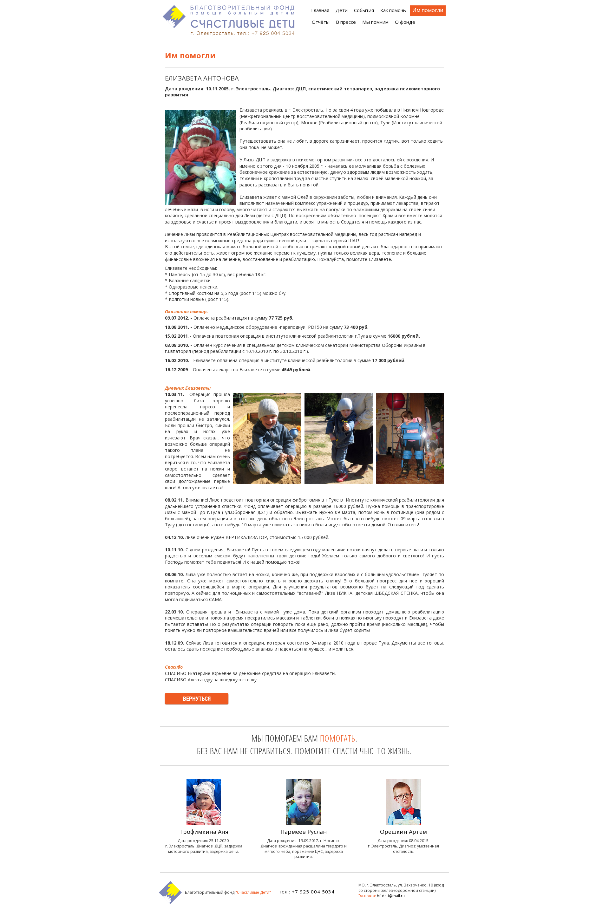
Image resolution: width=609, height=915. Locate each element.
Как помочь (393, 10)
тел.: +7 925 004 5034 (307, 891)
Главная (320, 10)
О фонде (405, 22)
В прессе (346, 22)
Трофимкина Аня (203, 831)
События (364, 10)
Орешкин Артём (403, 831)
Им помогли (427, 10)
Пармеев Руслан (303, 831)
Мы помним (375, 22)
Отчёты (321, 22)
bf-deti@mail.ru (391, 896)
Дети (342, 10)
